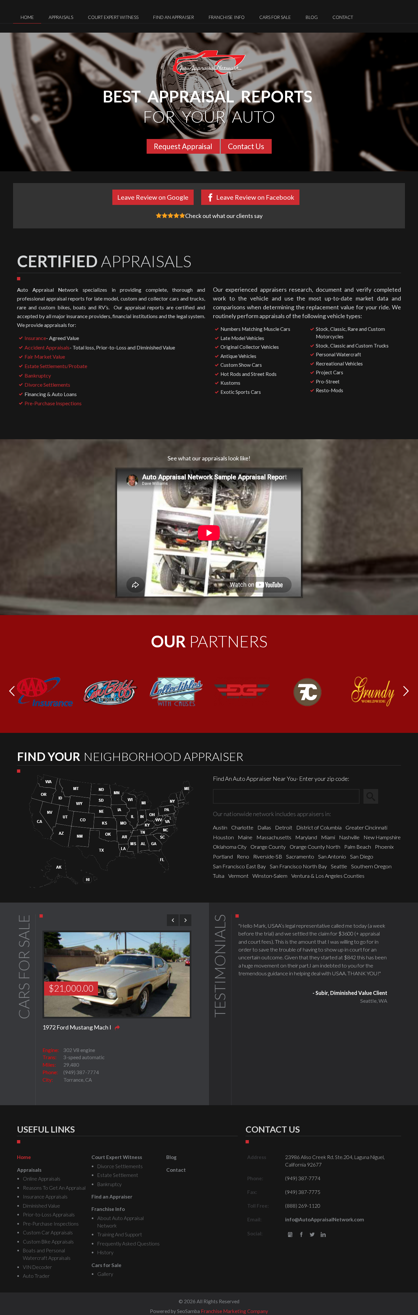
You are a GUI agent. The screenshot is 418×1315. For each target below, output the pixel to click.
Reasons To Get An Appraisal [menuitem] (54, 1188)
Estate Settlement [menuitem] (117, 1175)
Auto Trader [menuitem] (36, 1276)
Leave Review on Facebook (255, 197)
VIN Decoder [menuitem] (37, 1267)
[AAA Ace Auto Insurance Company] (45, 690)
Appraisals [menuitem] (61, 17)
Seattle (339, 866)
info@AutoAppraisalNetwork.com (324, 1219)
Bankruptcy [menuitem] (109, 1184)
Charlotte (242, 827)
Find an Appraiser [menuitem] (173, 17)
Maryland (306, 837)
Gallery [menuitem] (105, 1274)
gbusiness (290, 1235)
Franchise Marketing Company (234, 1311)
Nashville (349, 837)
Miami (328, 837)
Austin (220, 827)
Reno (243, 856)
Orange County (268, 846)
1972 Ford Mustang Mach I (76, 1027)
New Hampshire (382, 837)
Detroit (283, 827)
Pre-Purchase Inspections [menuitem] (51, 1224)
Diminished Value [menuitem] (41, 1206)
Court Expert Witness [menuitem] (113, 17)
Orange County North (315, 846)
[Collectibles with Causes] (176, 690)
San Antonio (332, 856)
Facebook (301, 1235)
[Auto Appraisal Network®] (209, 62)
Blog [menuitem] (312, 17)
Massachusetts (273, 837)
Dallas (264, 827)
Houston (223, 837)
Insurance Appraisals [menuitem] (45, 1196)
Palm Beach (357, 846)
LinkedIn (323, 1235)
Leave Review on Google (152, 197)
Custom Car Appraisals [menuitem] (48, 1232)
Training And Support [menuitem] (119, 1234)
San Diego (361, 856)
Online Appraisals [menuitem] (41, 1179)
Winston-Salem (269, 876)
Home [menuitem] (27, 17)
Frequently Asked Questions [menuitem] (128, 1243)
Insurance (35, 338)
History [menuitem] (105, 1252)
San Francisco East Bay (239, 866)
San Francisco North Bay (298, 866)
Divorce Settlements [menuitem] (120, 1166)
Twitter (312, 1235)
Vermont (238, 876)
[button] (406, 691)
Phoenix (384, 846)
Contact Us (246, 146)
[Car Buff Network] (110, 690)
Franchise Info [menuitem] (227, 17)
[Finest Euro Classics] (307, 690)
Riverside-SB (267, 856)
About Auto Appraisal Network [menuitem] (120, 1222)
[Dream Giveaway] (242, 690)
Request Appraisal (183, 146)
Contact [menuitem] (342, 17)
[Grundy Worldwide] (373, 690)
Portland (223, 856)
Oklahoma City (230, 846)
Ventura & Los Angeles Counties (327, 876)
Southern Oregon (371, 866)
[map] (111, 830)
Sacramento (300, 856)
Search (373, 796)
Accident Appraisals (47, 347)
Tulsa (218, 876)
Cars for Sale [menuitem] (275, 17)
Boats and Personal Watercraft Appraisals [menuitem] (47, 1254)
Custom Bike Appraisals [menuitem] (48, 1242)
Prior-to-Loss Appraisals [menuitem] (49, 1214)
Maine (245, 837)
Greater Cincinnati (366, 827)
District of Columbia (319, 827)
